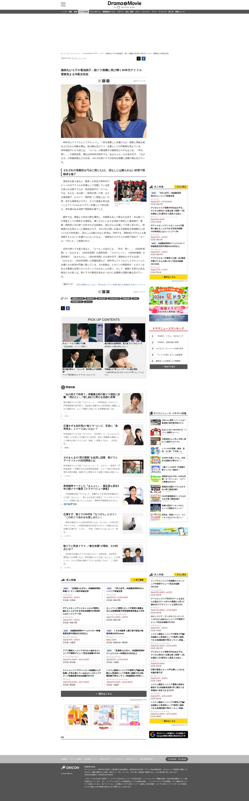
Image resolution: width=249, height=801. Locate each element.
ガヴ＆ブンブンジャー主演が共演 (169, 348)
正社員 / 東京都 (81, 656)
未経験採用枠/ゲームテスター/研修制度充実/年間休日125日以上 (167, 244)
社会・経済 (129, 12)
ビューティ (146, 12)
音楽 (75, 12)
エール (88, 302)
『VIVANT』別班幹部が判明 (167, 342)
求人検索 (139, 580)
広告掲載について (90, 759)
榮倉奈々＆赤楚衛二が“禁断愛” (168, 361)
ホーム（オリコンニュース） (71, 53)
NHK (135, 298)
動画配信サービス (109, 12)
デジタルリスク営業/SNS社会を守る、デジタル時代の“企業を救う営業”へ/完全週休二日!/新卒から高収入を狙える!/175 (168, 211)
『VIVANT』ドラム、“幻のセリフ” (170, 336)
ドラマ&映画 (83, 12)
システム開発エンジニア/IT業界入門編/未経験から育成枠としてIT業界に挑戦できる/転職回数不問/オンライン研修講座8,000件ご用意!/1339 (168, 637)
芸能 (70, 12)
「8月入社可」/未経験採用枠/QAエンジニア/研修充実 (166, 194)
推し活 (171, 12)
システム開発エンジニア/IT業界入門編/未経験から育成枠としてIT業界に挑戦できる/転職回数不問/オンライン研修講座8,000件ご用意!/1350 (168, 705)
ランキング (163, 12)
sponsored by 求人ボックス (138, 700)
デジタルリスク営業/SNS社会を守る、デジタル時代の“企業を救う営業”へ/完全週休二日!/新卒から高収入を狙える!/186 (168, 655)
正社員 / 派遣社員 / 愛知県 (124, 636)
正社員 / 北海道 (82, 594)
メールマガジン (117, 759)
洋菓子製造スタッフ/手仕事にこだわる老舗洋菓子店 (167, 671)
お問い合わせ (104, 759)
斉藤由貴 (126, 298)
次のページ (138, 81)
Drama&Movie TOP (90, 53)
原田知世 (102, 298)
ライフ (154, 12)
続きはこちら (105, 693)
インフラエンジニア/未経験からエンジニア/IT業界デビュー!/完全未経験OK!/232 (167, 584)
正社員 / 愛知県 (82, 677)
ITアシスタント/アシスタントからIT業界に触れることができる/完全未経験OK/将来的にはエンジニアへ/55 (167, 228)
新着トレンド (180, 12)
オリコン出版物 (75, 759)
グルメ (137, 12)
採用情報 (173, 759)
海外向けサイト (131, 759)
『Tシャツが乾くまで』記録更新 (169, 355)
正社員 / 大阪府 (81, 636)
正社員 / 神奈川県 (125, 594)
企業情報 (183, 759)
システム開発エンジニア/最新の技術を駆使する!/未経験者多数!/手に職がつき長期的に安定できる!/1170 (167, 687)
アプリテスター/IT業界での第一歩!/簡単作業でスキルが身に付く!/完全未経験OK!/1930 (168, 261)
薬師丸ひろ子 (77, 298)
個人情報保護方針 (146, 759)
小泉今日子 (114, 298)
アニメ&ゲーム (95, 12)
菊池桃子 (90, 298)
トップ (64, 12)
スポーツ (120, 12)
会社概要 (64, 759)
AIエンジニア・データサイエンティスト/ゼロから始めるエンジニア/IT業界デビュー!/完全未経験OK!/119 (168, 619)
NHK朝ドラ (77, 302)
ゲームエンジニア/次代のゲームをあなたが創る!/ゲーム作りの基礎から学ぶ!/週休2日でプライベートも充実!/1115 (167, 601)
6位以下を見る (169, 367)
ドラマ (101, 53)
